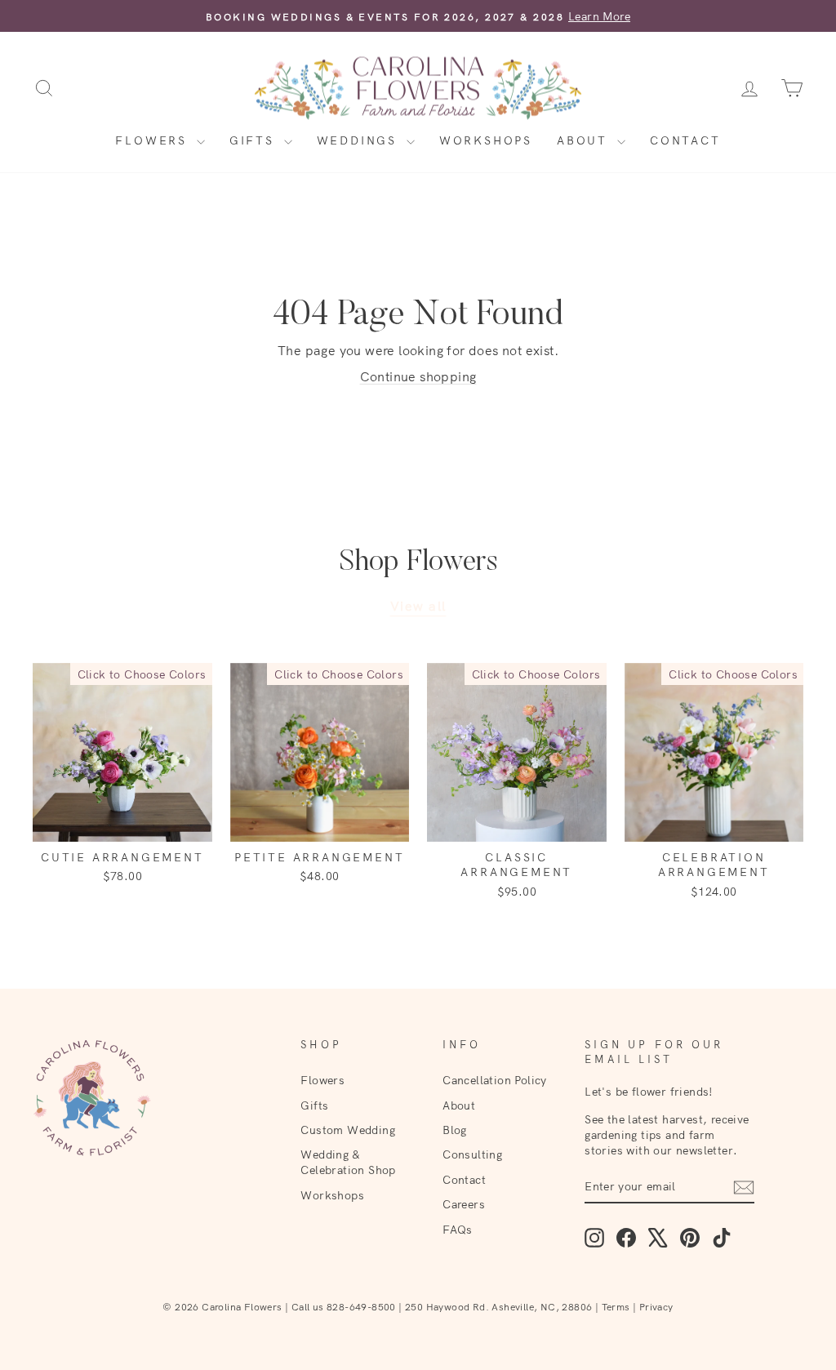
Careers (463, 1204)
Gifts (254, 140)
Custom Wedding (347, 1129)
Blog (454, 1129)
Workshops (485, 140)
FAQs (457, 1229)
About (585, 140)
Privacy (656, 1307)
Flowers (153, 140)
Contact (685, 140)
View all (418, 606)
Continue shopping (418, 376)
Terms (616, 1307)
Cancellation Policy (494, 1080)
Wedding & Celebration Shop (347, 1162)
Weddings (359, 140)
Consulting (472, 1154)
